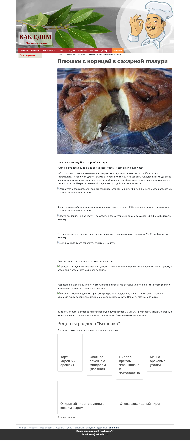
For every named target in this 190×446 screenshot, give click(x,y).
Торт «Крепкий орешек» (68, 361)
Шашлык (82, 50)
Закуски (94, 50)
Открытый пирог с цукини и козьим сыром (82, 406)
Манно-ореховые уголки (157, 361)
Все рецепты (49, 50)
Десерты (105, 50)
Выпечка (117, 50)
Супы (72, 50)
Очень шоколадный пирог (140, 404)
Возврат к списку (66, 417)
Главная (24, 50)
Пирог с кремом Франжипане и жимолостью (129, 365)
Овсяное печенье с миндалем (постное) (98, 363)
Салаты (62, 50)
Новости (35, 50)
